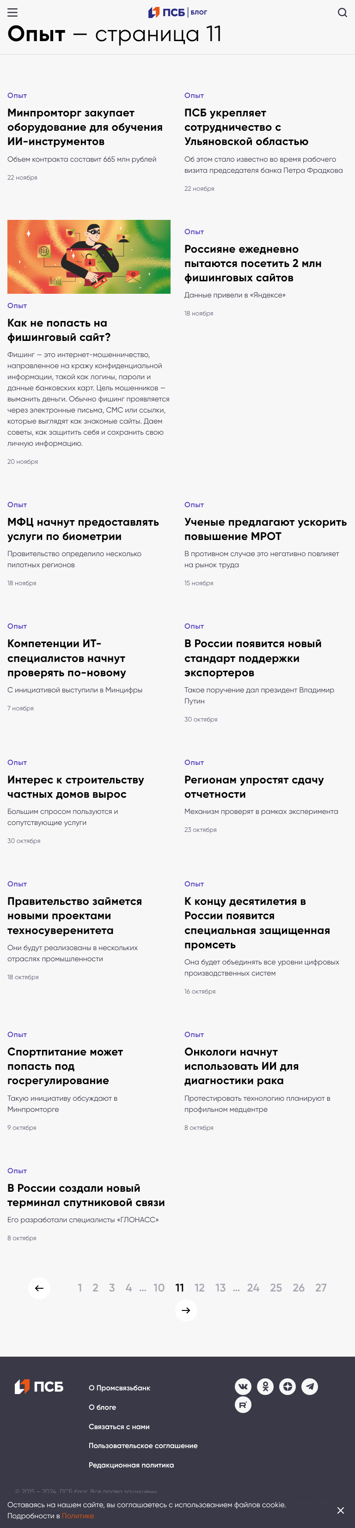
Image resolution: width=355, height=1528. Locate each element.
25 (276, 1288)
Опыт (17, 95)
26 (299, 1288)
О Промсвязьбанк (119, 1388)
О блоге (102, 1407)
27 (321, 1288)
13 (220, 1288)
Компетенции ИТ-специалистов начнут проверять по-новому (66, 658)
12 (200, 1288)
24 (253, 1288)
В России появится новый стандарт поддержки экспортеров (253, 658)
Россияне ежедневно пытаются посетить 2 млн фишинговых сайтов (253, 264)
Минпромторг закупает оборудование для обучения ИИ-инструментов (85, 127)
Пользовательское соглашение (143, 1446)
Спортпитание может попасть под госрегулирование (65, 1066)
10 (159, 1288)
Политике (78, 1515)
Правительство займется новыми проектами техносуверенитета (74, 916)
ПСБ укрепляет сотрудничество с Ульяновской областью (246, 127)
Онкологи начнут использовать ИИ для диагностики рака (241, 1066)
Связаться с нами (119, 1427)
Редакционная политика (131, 1465)
